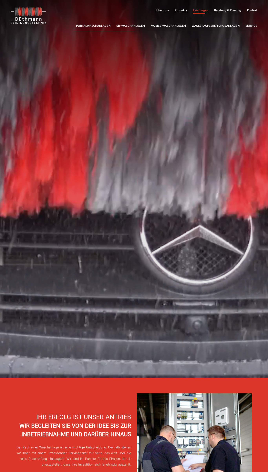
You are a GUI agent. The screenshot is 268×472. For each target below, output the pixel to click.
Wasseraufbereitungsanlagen (216, 25)
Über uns (162, 10)
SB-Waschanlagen (130, 25)
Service (251, 25)
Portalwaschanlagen (93, 25)
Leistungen (200, 10)
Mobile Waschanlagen (168, 25)
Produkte (181, 10)
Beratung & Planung (227, 10)
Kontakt (252, 10)
